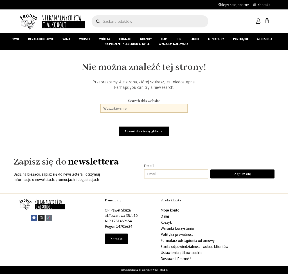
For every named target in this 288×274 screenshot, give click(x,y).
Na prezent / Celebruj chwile (127, 44)
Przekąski (240, 39)
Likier (195, 39)
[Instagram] (41, 218)
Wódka (104, 39)
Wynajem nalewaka (173, 44)
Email (149, 166)
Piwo (15, 39)
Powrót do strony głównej (144, 131)
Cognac (125, 39)
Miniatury (216, 39)
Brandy (146, 39)
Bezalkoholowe (41, 39)
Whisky (84, 39)
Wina (66, 39)
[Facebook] (34, 218)
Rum (164, 39)
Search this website (144, 101)
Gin (179, 39)
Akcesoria (264, 39)
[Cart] (267, 21)
